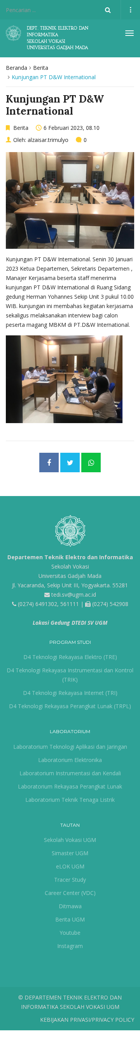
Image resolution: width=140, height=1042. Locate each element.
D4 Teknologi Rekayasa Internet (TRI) (70, 692)
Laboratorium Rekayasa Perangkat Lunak (70, 786)
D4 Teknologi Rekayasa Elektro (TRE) (70, 657)
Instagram (70, 946)
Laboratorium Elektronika (70, 760)
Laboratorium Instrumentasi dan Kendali (70, 773)
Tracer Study (70, 879)
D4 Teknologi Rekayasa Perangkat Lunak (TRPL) (70, 706)
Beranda (16, 67)
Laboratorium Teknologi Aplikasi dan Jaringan (70, 746)
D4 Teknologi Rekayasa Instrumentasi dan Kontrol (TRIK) (70, 674)
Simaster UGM (70, 853)
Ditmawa (70, 906)
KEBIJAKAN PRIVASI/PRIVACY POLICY (87, 1019)
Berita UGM (70, 919)
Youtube (70, 932)
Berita (40, 67)
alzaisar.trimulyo (48, 140)
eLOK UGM (70, 866)
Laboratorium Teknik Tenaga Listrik (70, 799)
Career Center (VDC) (70, 893)
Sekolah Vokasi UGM (70, 840)
